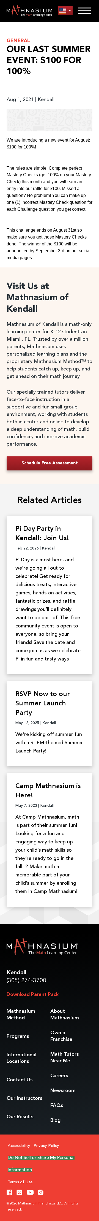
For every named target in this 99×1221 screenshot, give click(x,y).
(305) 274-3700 (26, 981)
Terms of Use (20, 1182)
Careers (59, 1075)
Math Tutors (64, 1057)
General (18, 40)
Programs (18, 1036)
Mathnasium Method (21, 1014)
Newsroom (63, 1090)
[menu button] (65, 10)
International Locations (21, 1058)
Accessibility (19, 1146)
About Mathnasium (64, 1014)
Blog (55, 1120)
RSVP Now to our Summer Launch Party (42, 703)
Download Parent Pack (33, 994)
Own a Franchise (61, 1036)
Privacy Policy (46, 1146)
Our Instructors (24, 1098)
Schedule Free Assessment (49, 463)
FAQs (56, 1105)
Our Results (20, 1116)
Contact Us (20, 1079)
